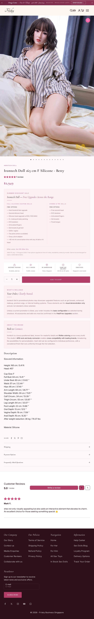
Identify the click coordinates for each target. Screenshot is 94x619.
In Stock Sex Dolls (59, 561)
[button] (10, 177)
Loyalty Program (82, 551)
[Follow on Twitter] (11, 604)
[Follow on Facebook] (5, 604)
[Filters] (81, 488)
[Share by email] (22, 438)
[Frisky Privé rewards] (74, 10)
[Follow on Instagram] (18, 604)
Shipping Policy (35, 545)
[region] (47, 86)
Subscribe (12, 595)
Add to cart (56, 279)
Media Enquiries (11, 551)
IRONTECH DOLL (10, 165)
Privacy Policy (35, 556)
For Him (54, 551)
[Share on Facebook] (11, 438)
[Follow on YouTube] (24, 604)
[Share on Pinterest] (18, 438)
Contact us (9, 545)
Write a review (53, 488)
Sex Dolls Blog (81, 545)
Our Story (8, 540)
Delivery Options (82, 556)
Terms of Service (36, 540)
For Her (54, 545)
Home (53, 540)
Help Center (79, 540)
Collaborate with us (13, 561)
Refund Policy (34, 551)
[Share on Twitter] (15, 438)
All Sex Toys (56, 556)
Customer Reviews (13, 556)
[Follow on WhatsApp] (30, 604)
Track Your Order (82, 561)
